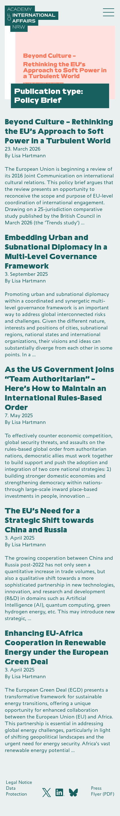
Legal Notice (19, 782)
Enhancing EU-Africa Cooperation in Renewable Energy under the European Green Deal (57, 647)
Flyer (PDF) (102, 794)
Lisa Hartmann (29, 155)
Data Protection (16, 791)
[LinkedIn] (60, 792)
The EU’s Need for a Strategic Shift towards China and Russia (49, 520)
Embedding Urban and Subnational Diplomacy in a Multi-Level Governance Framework (56, 252)
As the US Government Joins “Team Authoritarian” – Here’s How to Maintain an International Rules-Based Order (59, 388)
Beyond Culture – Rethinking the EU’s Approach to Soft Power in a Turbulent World (59, 131)
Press (96, 788)
